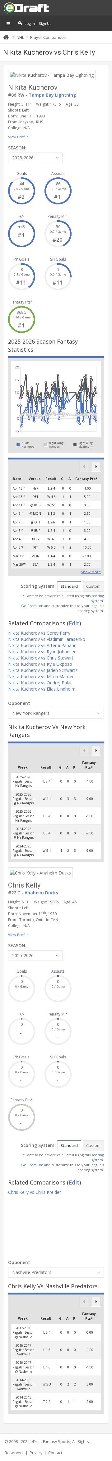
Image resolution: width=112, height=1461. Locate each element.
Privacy (36, 1452)
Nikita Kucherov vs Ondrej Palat (40, 683)
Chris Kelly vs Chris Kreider (34, 1192)
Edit (74, 623)
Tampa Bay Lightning (52, 95)
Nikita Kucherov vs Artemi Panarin (42, 645)
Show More (91, 571)
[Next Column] (96, 466)
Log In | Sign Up (37, 23)
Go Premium (32, 605)
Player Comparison (48, 37)
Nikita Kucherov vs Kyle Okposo (40, 664)
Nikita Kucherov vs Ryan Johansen (42, 652)
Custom (93, 586)
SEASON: (17, 148)
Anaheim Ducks (41, 893)
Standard (69, 586)
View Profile (18, 137)
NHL (20, 37)
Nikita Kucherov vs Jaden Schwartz (42, 670)
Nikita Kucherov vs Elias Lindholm (42, 689)
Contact (55, 1452)
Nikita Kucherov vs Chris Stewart (40, 658)
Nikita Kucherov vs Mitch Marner (41, 676)
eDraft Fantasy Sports (50, 1441)
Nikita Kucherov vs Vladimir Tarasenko (46, 639)
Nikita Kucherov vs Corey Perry (39, 633)
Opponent (19, 703)
